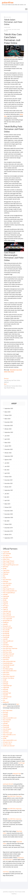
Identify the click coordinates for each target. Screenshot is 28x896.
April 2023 (7, 439)
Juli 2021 (7, 493)
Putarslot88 (6, 725)
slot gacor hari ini (7, 742)
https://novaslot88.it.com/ (10, 718)
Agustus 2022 (8, 459)
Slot (4, 576)
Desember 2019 (9, 527)
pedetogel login (7, 693)
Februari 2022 (8, 476)
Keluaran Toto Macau (8, 678)
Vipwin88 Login (7, 611)
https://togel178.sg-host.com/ (11, 565)
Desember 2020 (9, 510)
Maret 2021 (7, 504)
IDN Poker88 (6, 657)
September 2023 (9, 432)
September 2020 (9, 517)
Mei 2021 (7, 497)
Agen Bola (5, 736)
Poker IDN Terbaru (7, 646)
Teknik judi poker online (10, 57)
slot (4, 700)
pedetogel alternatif (8, 784)
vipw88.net (5, 622)
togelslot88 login (7, 685)
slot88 (4, 680)
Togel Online (6, 570)
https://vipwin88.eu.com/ (9, 734)
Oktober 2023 (8, 429)
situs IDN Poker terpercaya (14, 808)
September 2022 (9, 456)
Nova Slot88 (6, 630)
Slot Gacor (5, 605)
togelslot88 (6, 596)
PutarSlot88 (6, 637)
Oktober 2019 (8, 534)
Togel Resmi (6, 572)
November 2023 (9, 425)
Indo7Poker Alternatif (8, 654)
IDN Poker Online (7, 652)
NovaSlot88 (6, 631)
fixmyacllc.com (7, 626)
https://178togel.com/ (8, 563)
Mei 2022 (7, 470)
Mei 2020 (7, 521)
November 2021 (9, 483)
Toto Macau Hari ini (8, 656)
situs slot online (7, 744)
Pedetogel (5, 574)
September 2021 (9, 490)
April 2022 (7, 473)
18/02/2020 (8, 17)
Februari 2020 (8, 524)
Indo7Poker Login (7, 733)
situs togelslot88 (7, 618)
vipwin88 (5, 594)
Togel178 (5, 604)
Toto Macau (6, 555)
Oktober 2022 (8, 452)
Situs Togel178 (7, 613)
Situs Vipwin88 (7, 553)
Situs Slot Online (7, 583)
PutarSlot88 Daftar (8, 663)
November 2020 (9, 514)
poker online (7, 27)
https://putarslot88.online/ (10, 670)
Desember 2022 (9, 449)
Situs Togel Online (7, 710)
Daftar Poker (6, 559)
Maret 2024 (7, 418)
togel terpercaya (7, 696)
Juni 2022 (7, 466)
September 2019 (9, 538)
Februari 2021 (8, 507)
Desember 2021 (9, 480)
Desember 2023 (9, 422)
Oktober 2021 (8, 487)
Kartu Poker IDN (7, 650)
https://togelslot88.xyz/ (9, 592)
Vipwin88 (5, 598)
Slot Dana (5, 712)
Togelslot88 (6, 552)
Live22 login (21, 763)
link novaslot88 (7, 615)
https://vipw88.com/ (8, 641)
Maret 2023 (7, 442)
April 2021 (7, 500)
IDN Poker (5, 566)
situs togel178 (6, 585)
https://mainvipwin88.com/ (10, 591)
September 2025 (9, 408)
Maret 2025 (7, 412)
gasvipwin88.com (7, 620)
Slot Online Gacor (7, 557)
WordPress (14, 893)
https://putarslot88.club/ (9, 661)
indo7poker (6, 644)
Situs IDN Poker (7, 579)
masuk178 (5, 587)
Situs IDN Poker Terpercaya (10, 648)
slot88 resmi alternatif (8, 746)
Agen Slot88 (6, 667)
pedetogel (5, 682)
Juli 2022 (7, 463)
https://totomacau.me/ (9, 617)
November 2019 (9, 531)
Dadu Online (6, 672)
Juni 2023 (7, 435)
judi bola (5, 698)
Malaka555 (6, 702)
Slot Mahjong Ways (8, 669)
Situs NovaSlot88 (7, 628)
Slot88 (4, 568)
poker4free (7, 2)
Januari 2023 (8, 446)
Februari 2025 (8, 415)
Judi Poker (14, 29)
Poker (4, 578)
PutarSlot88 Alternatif (8, 665)
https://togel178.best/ (8, 561)
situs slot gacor (7, 729)
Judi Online (8, 29)
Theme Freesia (17, 891)
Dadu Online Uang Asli (8, 676)
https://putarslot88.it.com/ (10, 740)
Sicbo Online (6, 674)
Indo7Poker (6, 659)
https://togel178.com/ (8, 589)
